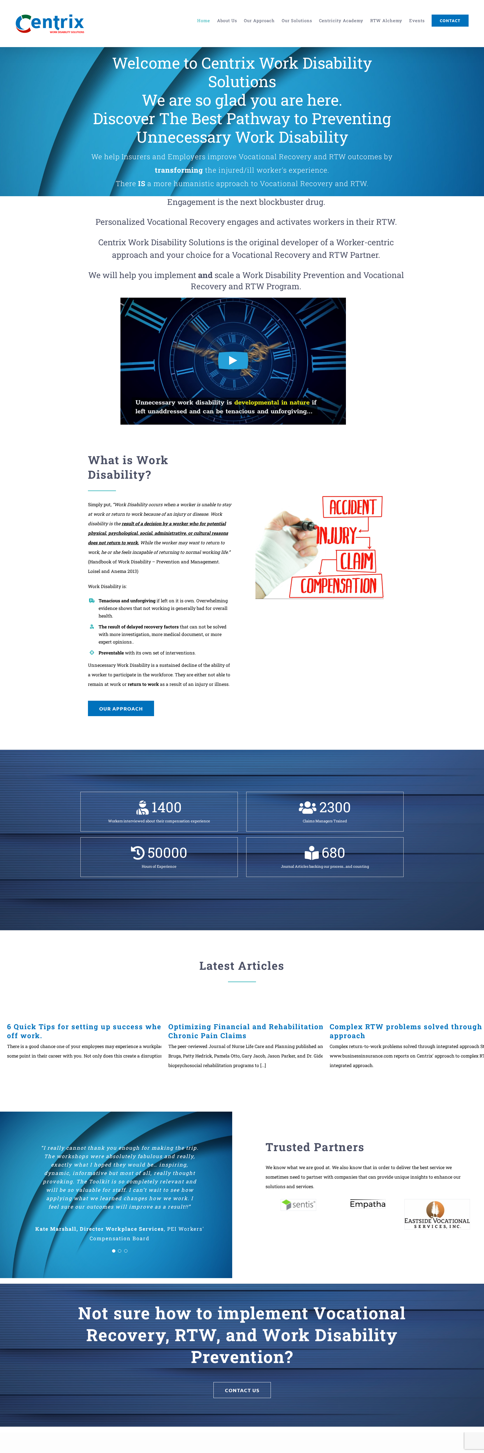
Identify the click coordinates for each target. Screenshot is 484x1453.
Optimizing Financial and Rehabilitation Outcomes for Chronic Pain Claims (273, 1031)
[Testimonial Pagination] (113, 1240)
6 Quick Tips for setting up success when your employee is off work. (121, 1031)
